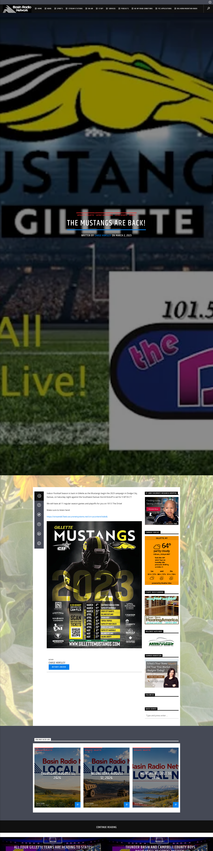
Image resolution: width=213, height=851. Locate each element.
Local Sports (121, 215)
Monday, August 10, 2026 (156, 776)
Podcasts (125, 8)
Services (112, 8)
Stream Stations (76, 8)
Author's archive (59, 667)
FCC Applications (165, 8)
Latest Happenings (104, 215)
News (49, 8)
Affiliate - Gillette (85, 215)
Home (40, 8)
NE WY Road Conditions (143, 8)
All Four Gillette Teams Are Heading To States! (54, 847)
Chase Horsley (103, 235)
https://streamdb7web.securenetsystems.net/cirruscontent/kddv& (77, 516)
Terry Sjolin (40, 803)
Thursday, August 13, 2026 (58, 776)
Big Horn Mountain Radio (187, 8)
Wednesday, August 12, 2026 (107, 776)
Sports (60, 8)
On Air (90, 8)
